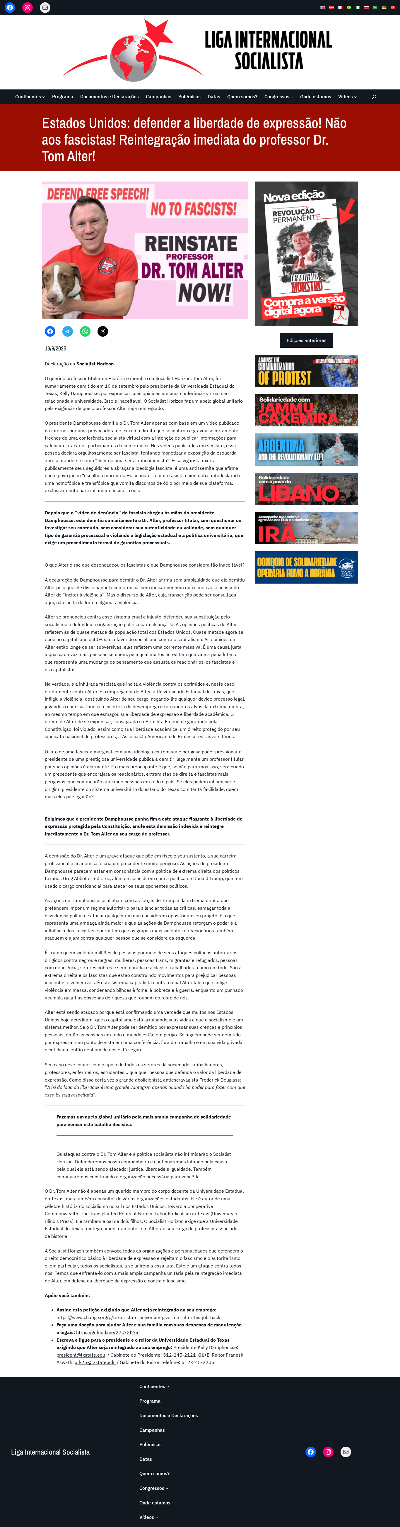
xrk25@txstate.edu (95, 1362)
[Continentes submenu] (43, 96)
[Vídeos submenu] (355, 96)
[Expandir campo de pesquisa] (374, 96)
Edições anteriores (307, 340)
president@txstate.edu (81, 1355)
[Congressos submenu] (291, 96)
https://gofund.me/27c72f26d (108, 1332)
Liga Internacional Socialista (50, 1452)
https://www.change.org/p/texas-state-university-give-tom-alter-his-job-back (138, 1317)
